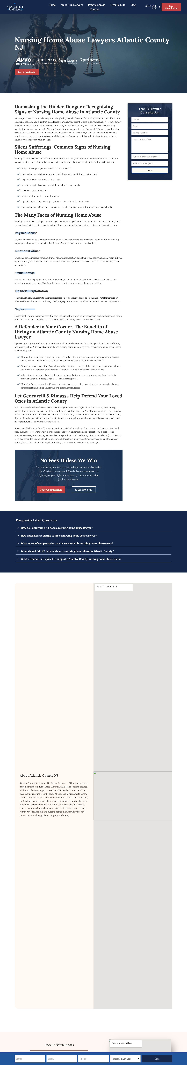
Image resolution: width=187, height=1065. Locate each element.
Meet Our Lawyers (72, 4)
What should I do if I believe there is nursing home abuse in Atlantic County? (67, 551)
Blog (133, 4)
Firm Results (117, 4)
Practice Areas (96, 4)
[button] (93, 528)
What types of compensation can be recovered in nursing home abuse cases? (67, 543)
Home (52, 4)
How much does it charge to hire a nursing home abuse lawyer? (59, 535)
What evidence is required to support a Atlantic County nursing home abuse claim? (71, 559)
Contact (94, 9)
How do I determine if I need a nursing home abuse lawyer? (57, 527)
